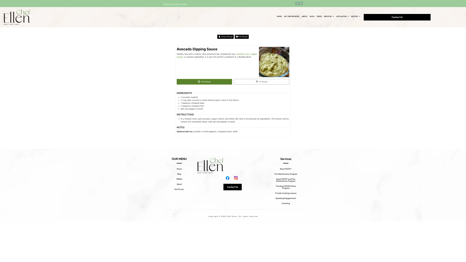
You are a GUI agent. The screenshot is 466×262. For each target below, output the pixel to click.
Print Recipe (243, 37)
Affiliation (341, 16)
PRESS (179, 179)
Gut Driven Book (292, 16)
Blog (312, 16)
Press (319, 16)
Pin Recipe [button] (263, 82)
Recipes (354, 16)
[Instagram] (301, 3)
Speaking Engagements (286, 198)
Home (279, 16)
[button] (329, 16)
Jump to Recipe (227, 37)
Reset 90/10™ (286, 169)
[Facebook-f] (297, 3)
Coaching (286, 203)
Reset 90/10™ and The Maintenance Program (285, 180)
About (305, 16)
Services (328, 16)
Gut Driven (179, 189)
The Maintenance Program (285, 174)
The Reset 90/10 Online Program (286, 187)
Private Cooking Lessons (285, 193)
